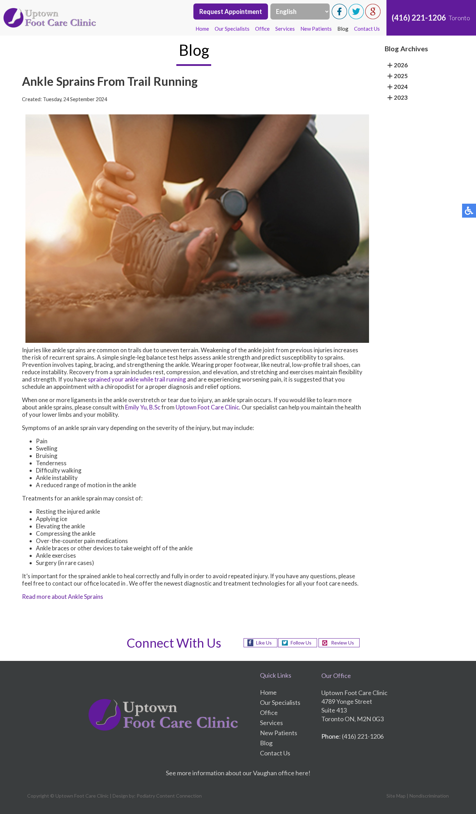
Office (262, 28)
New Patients (316, 28)
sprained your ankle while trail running (136, 379)
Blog (342, 28)
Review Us (342, 643)
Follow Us (301, 643)
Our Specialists (232, 28)
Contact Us (367, 28)
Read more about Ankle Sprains (62, 596)
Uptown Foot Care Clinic (207, 407)
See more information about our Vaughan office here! (238, 773)
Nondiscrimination (429, 796)
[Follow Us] (356, 17)
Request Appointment (230, 11)
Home (202, 28)
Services (285, 28)
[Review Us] (373, 17)
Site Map (396, 796)
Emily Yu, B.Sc (142, 407)
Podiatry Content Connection (169, 796)
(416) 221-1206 (419, 17)
